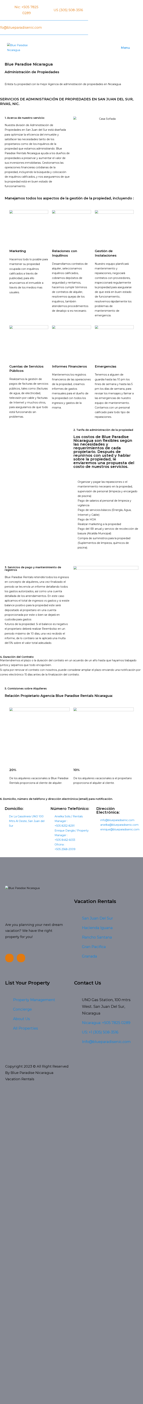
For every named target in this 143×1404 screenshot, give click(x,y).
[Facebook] (9, 958)
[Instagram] (21, 958)
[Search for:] (133, 48)
